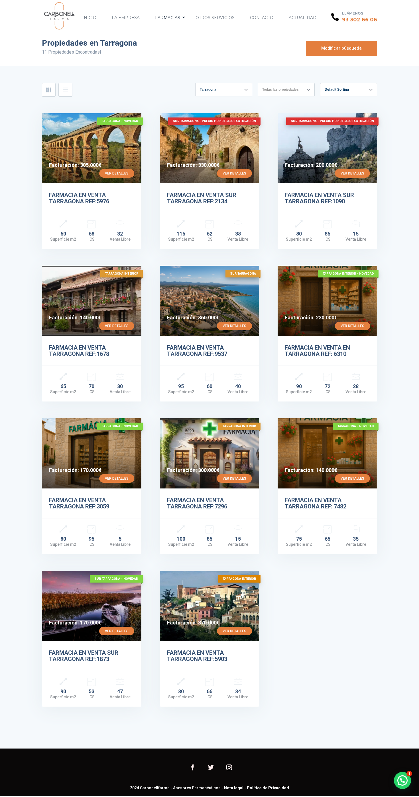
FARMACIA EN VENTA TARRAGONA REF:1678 (79, 350)
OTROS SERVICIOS (215, 17)
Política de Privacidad (268, 788)
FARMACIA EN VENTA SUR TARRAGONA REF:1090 (319, 198)
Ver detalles (117, 173)
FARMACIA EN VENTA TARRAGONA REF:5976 (79, 198)
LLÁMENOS (352, 13)
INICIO (89, 17)
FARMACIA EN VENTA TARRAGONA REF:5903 (197, 655)
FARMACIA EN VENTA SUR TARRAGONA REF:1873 (83, 655)
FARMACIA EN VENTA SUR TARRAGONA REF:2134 (201, 198)
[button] (402, 780)
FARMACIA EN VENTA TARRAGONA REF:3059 (79, 503)
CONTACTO (261, 17)
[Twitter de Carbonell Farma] (211, 768)
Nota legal (233, 788)
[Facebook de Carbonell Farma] (193, 768)
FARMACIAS (167, 17)
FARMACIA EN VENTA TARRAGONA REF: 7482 (315, 503)
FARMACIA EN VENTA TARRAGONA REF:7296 (197, 503)
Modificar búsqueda (341, 48)
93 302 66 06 (359, 20)
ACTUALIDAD (302, 17)
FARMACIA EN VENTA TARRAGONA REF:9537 (197, 350)
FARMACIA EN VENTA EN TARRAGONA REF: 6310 (317, 350)
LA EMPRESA (126, 17)
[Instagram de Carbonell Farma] (229, 768)
